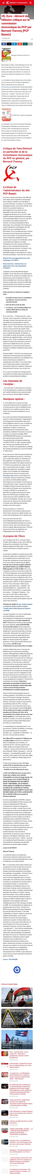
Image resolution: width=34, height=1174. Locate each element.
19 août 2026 (14, 1136)
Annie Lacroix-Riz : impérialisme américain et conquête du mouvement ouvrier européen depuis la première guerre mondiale (21, 1102)
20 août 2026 (14, 1125)
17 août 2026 (14, 1154)
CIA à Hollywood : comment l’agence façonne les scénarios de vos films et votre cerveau (21, 1113)
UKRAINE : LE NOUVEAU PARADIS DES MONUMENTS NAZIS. (15, 1002)
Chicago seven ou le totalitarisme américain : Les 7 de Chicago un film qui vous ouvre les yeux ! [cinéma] (21, 1142)
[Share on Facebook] (3, 44)
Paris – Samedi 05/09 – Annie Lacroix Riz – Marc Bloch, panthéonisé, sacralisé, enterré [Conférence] (19, 1054)
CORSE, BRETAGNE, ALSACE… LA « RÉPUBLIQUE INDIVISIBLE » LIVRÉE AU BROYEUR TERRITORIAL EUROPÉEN (21, 1131)
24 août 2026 (7, 1026)
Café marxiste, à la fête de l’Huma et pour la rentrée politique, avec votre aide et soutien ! (21, 1065)
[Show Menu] (3, 2)
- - (17, 975)
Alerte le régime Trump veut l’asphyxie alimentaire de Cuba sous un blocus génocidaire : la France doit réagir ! (17, 1043)
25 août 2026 (7, 1005)
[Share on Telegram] (14, 44)
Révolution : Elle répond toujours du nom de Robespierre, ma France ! (21, 1151)
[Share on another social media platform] (30, 44)
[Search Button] (30, 2)
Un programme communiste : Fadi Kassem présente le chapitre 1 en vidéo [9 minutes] (20, 1171)
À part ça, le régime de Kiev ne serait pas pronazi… (21, 1122)
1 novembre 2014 (5, 38)
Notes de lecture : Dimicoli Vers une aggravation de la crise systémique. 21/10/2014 (15, 266)
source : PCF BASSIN (10, 959)
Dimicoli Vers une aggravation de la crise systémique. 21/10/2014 (16, 259)
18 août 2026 (14, 1146)
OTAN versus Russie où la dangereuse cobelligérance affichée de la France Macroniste (17, 1023)
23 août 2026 (14, 1069)
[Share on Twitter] (9, 44)
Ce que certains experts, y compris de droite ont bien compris (18, 605)
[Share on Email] (19, 44)
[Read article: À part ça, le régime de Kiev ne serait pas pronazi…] (4, 1122)
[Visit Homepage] (17, 2)
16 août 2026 (14, 1165)
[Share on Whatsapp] (25, 44)
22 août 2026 (14, 1107)
